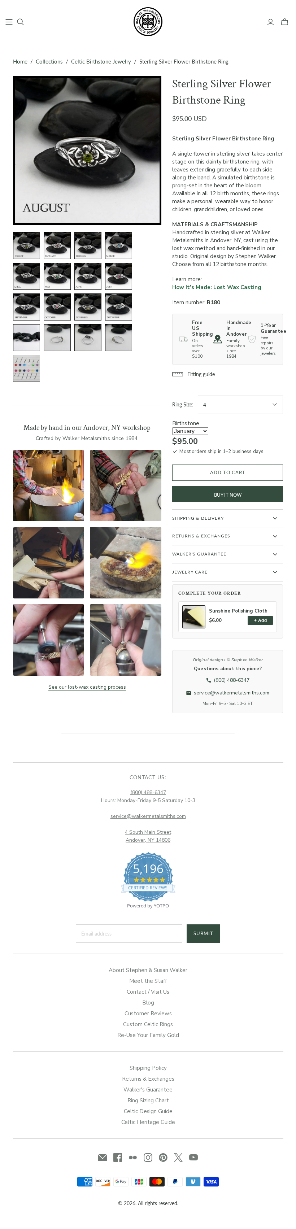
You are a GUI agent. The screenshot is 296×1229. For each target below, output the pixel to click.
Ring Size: (182, 404)
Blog (148, 1002)
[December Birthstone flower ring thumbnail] (118, 307)
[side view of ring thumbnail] (57, 337)
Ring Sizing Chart (148, 1100)
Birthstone (185, 423)
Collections (49, 61)
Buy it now (227, 495)
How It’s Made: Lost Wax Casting (216, 287)
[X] (178, 1157)
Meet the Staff (148, 981)
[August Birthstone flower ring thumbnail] (26, 245)
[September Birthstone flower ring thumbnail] (26, 307)
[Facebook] (117, 1157)
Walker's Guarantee (148, 1089)
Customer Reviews (148, 1013)
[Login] (270, 22)
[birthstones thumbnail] (26, 368)
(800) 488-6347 (148, 792)
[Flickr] (133, 1157)
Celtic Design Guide (148, 1111)
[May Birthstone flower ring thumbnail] (57, 276)
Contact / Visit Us (148, 991)
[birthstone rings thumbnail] (26, 337)
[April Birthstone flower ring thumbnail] (26, 276)
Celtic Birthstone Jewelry (101, 61)
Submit (203, 933)
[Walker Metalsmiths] (148, 21)
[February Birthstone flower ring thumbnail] (87, 245)
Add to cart (227, 472)
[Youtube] (193, 1157)
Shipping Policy (148, 1068)
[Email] (102, 1157)
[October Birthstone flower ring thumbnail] (57, 307)
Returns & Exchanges (148, 1078)
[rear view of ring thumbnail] (87, 337)
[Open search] (20, 22)
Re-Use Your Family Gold (148, 1035)
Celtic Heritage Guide (148, 1122)
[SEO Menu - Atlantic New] (9, 22)
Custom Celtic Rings (148, 1024)
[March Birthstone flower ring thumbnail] (118, 245)
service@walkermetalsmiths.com (148, 816)
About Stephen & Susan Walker (148, 970)
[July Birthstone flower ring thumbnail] (118, 276)
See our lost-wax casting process (87, 687)
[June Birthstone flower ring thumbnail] (87, 276)
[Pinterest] (163, 1157)
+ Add (260, 620)
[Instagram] (148, 1157)
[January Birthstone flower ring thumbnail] (57, 245)
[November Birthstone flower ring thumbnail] (87, 307)
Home (20, 61)
